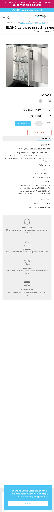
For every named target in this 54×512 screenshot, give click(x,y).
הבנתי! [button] (28, 503)
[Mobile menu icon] (50, 16)
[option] (40, 101)
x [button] (50, 487)
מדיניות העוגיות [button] (24, 497)
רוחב (49, 110)
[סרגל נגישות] (44, 16)
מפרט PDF (39, 132)
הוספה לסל (23, 123)
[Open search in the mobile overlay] (8, 18)
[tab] (44, 138)
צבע (49, 101)
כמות (49, 122)
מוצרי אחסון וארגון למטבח (44, 31)
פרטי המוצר (45, 138)
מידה (49, 116)
